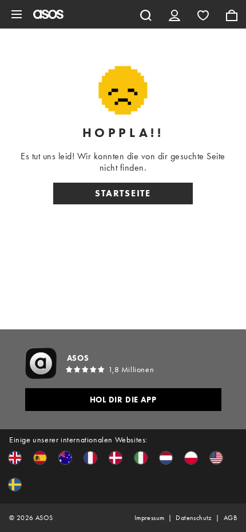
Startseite (123, 193)
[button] (15, 458)
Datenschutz (194, 517)
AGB (230, 517)
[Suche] (146, 14)
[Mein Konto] (174, 14)
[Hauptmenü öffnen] (16, 14)
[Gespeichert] (203, 14)
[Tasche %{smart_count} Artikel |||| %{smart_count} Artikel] (231, 14)
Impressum (149, 517)
